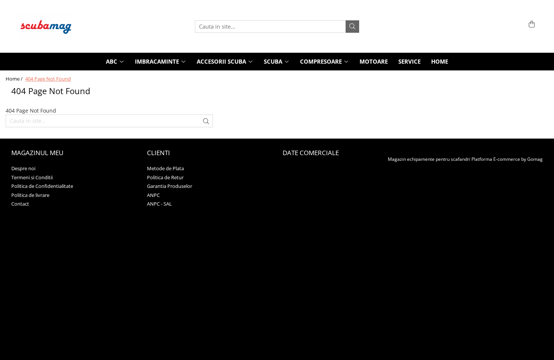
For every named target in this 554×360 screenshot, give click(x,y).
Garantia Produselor (169, 186)
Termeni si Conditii (32, 177)
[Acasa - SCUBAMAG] (56, 26)
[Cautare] (352, 26)
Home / (15, 78)
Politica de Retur (165, 177)
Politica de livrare (30, 195)
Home (439, 61)
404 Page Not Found (48, 78)
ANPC (153, 195)
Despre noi (23, 168)
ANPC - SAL (159, 203)
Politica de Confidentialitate (42, 186)
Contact (20, 203)
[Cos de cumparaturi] (530, 25)
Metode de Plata (165, 168)
